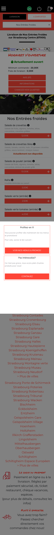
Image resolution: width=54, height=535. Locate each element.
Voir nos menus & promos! (27, 250)
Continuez (27, 276)
